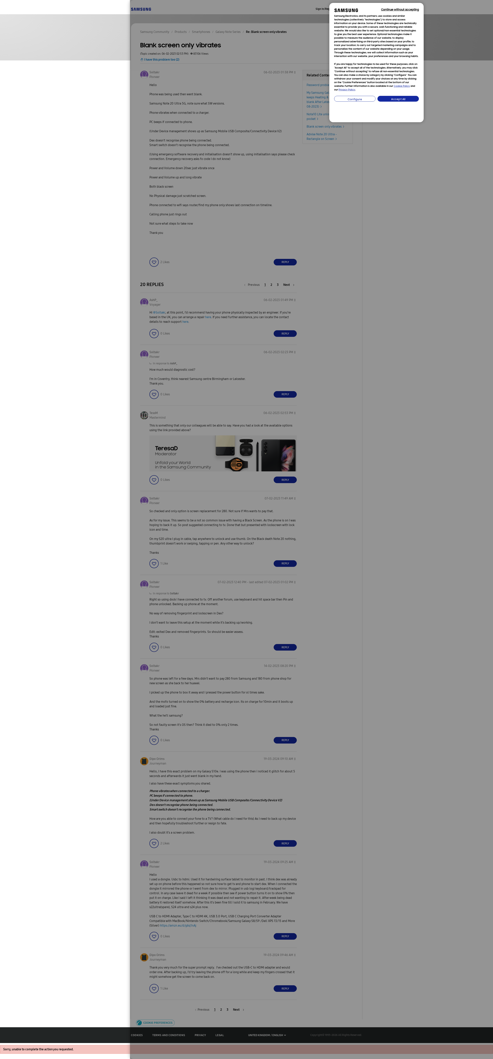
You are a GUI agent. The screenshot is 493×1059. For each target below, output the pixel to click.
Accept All (398, 99)
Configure (355, 99)
